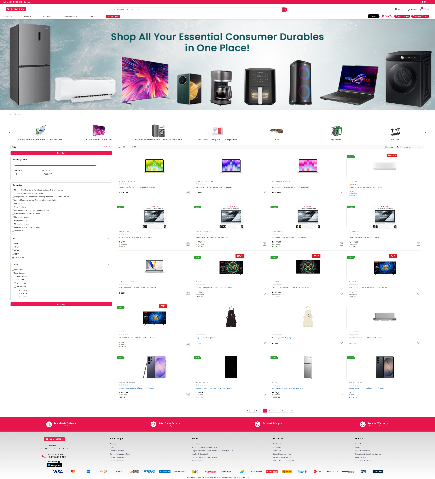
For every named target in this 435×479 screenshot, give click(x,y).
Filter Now (61, 153)
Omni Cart (92, 16)
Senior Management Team (120, 454)
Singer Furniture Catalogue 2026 (204, 447)
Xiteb (247, 477)
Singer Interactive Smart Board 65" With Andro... (213, 237)
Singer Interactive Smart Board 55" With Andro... (136, 237)
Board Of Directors (117, 451)
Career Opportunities (118, 457)
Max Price (46, 170)
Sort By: (400, 147)
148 (287, 410)
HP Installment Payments (282, 457)
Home (11, 114)
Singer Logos (197, 461)
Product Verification (362, 451)
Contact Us (277, 444)
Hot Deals (277, 451)
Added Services (69, 16)
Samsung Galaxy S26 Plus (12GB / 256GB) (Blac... (366, 388)
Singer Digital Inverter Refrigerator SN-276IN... (288, 388)
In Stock (391, 147)
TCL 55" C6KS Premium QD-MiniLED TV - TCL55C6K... (368, 287)
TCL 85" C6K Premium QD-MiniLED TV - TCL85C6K (214, 287)
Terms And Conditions (363, 461)
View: (119, 147)
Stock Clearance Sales (282, 454)
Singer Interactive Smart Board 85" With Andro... (289, 237)
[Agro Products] (335, 132)
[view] (189, 163)
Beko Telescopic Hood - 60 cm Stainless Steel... (366, 338)
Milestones (114, 447)
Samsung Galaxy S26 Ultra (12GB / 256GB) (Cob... (136, 388)
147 (283, 410)
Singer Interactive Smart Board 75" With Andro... (366, 237)
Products (7, 16)
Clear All (106, 147)
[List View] (135, 147)
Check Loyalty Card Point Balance (368, 454)
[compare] (189, 160)
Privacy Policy (360, 457)
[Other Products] (395, 132)
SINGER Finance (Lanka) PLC (284, 461)
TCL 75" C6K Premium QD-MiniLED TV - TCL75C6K (290, 287)
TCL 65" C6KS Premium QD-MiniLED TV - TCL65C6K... (138, 338)
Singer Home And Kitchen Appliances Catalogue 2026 (212, 451)
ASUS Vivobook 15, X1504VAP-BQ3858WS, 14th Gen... (138, 287)
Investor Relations (117, 461)
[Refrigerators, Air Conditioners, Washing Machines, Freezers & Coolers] (158, 132)
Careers (27, 2)
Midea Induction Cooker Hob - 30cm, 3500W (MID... (214, 388)
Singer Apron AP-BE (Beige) (282, 338)
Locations (277, 447)
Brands (27, 16)
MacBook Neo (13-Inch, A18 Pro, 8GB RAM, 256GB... (137, 187)
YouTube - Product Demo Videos (204, 457)
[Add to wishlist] (189, 157)
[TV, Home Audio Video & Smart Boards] (99, 132)
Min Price (18, 170)
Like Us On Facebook (200, 454)
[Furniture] (276, 132)
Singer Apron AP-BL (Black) (205, 338)
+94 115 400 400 (15, 2)
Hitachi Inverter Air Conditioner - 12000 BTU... (365, 187)
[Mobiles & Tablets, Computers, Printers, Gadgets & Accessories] (40, 132)
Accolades (196, 444)
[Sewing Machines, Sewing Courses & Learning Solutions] (217, 132)
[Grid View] (132, 147)
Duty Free (47, 16)
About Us (113, 444)
